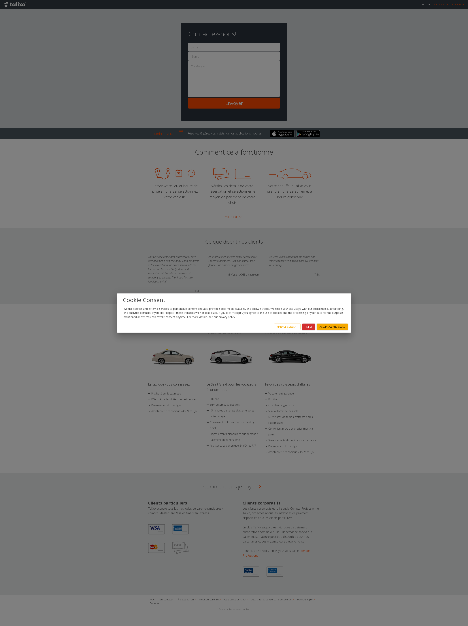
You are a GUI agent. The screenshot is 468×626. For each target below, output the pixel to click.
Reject (308, 326)
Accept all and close (332, 326)
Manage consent (287, 326)
